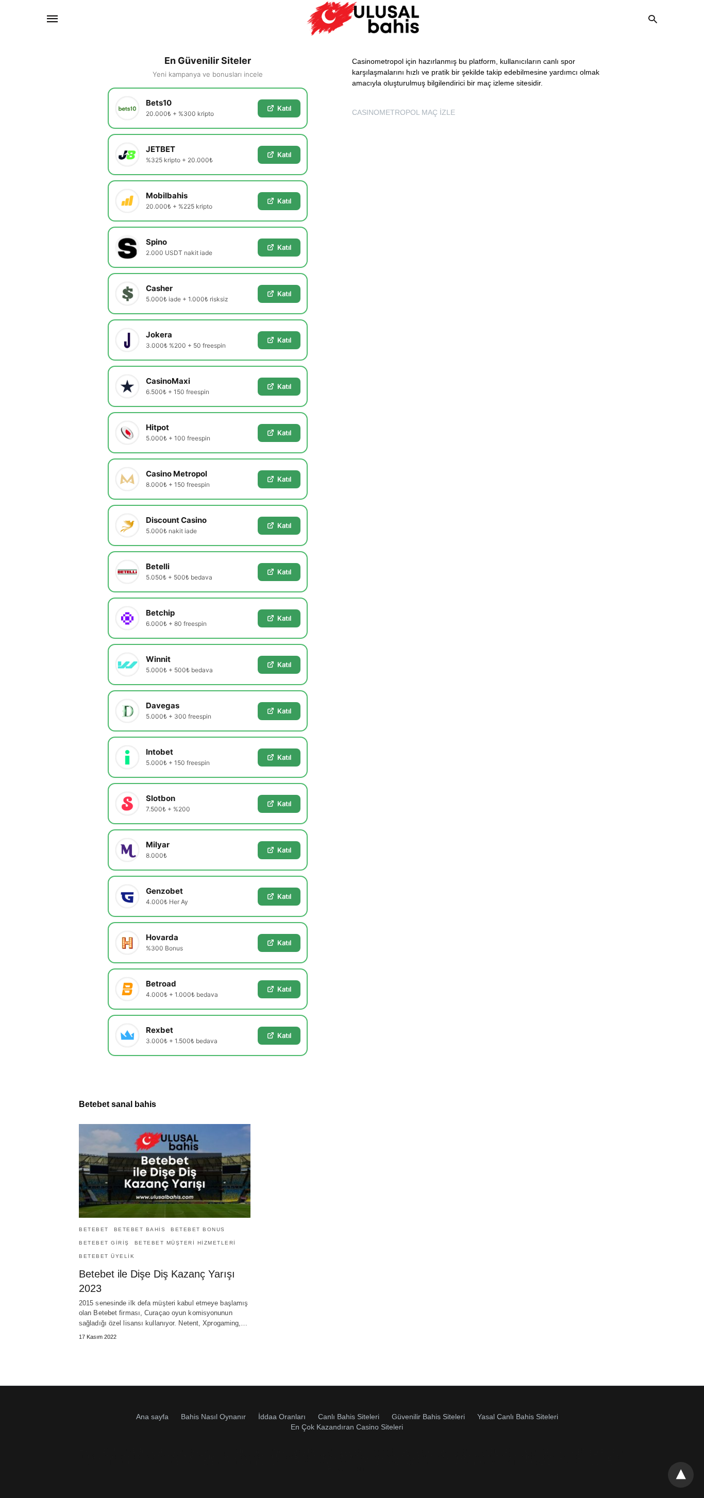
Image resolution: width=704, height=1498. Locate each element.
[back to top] (681, 1475)
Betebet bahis (140, 1229)
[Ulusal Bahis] (363, 19)
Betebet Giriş (104, 1243)
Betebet (94, 1229)
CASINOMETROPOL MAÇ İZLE (403, 112)
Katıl (284, 108)
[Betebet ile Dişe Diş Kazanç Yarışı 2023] (164, 1170)
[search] (653, 19)
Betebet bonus (198, 1229)
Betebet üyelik (107, 1256)
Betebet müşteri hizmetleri (185, 1243)
